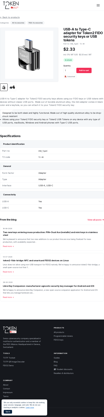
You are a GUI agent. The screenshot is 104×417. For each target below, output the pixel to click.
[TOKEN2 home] (11, 5)
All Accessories (18, 23)
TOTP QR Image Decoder (14, 362)
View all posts (95, 219)
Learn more (30, 407)
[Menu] (98, 5)
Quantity (67, 66)
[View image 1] (4, 87)
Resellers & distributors (64, 373)
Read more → (8, 246)
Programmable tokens (63, 336)
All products (59, 332)
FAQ (55, 365)
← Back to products (10, 17)
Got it (8, 412)
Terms (5, 396)
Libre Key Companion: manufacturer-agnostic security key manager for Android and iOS (48, 286)
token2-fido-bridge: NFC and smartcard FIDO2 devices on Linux (36, 260)
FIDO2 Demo (8, 365)
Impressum (8, 392)
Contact (6, 389)
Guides (57, 358)
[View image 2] (12, 87)
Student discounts (64, 369)
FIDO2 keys (58, 340)
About (5, 385)
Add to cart (84, 70)
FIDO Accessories (36, 23)
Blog (56, 362)
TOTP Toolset (9, 358)
